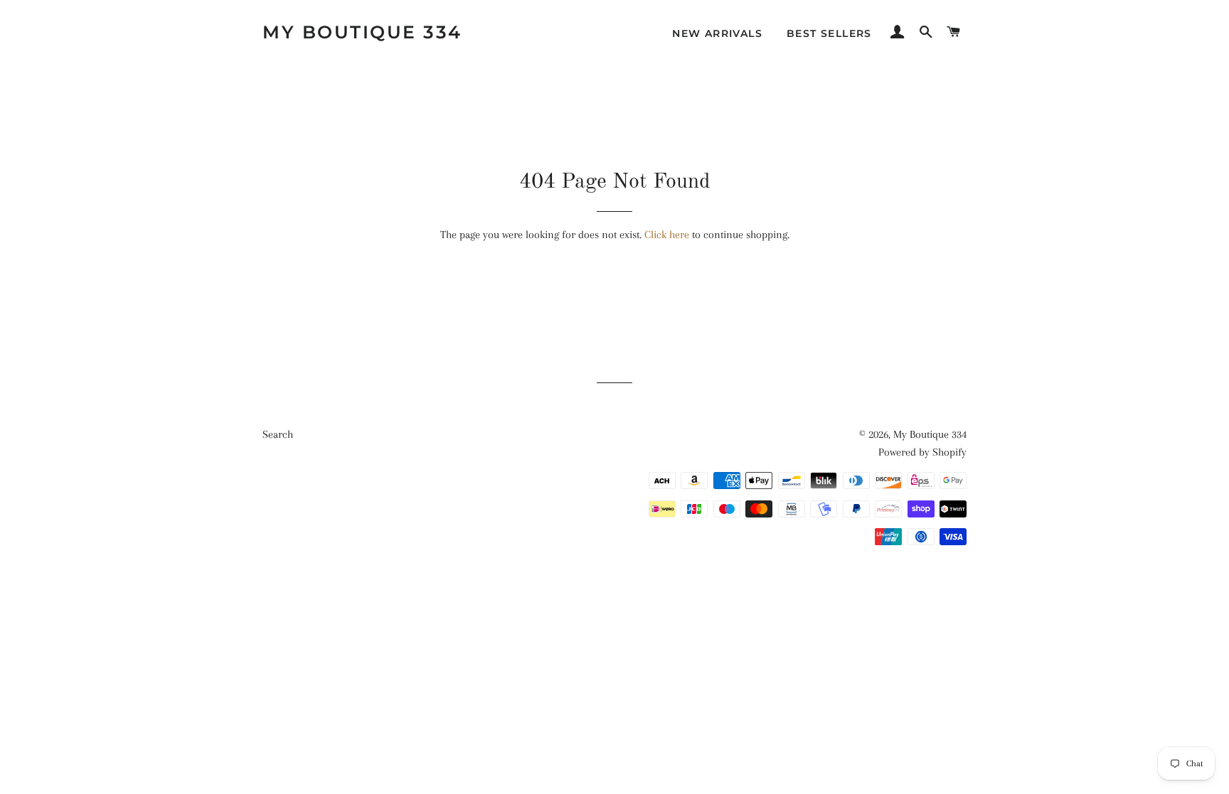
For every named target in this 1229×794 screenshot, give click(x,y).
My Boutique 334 (362, 32)
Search (277, 434)
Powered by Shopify (922, 452)
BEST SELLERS (829, 33)
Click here (666, 234)
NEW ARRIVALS (717, 33)
